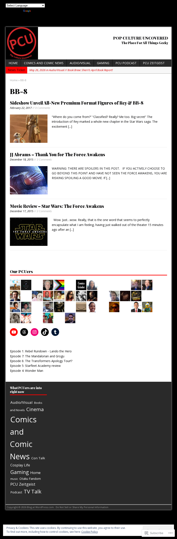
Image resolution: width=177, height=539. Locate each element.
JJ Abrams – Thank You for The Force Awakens (57, 154)
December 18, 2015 (21, 159)
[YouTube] (14, 332)
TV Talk (32, 491)
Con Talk (38, 458)
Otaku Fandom (30, 478)
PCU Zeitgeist (154, 63)
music (14, 479)
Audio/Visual (80, 63)
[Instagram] (34, 332)
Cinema (35, 409)
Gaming (103, 63)
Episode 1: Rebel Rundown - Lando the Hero (41, 351)
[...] (70, 126)
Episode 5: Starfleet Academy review (35, 366)
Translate (38, 10)
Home (13, 63)
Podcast (16, 492)
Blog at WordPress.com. (40, 507)
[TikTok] (45, 332)
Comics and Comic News (43, 63)
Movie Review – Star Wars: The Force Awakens (57, 206)
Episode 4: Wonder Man (26, 371)
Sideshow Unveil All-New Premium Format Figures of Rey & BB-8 (76, 103)
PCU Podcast (126, 63)
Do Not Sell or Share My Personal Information (82, 507)
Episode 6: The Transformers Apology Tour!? (41, 361)
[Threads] (24, 332)
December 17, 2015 (21, 211)
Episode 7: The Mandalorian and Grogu (37, 356)
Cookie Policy (89, 532)
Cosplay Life (20, 465)
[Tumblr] (55, 332)
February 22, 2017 (21, 108)
